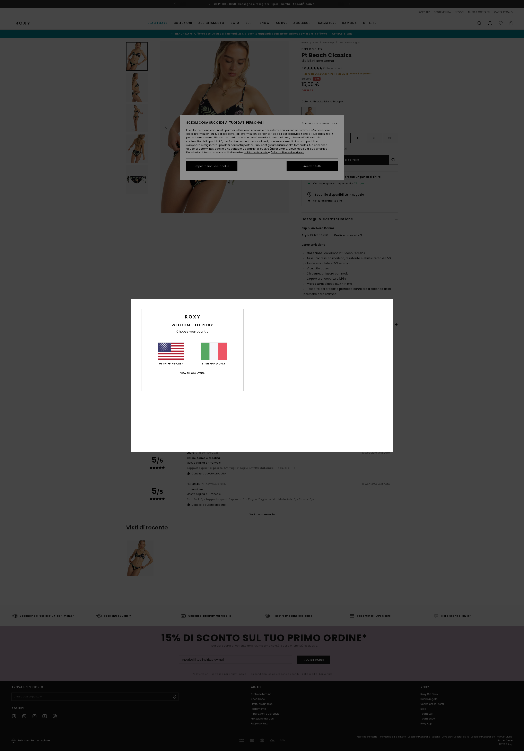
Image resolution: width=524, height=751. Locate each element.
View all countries (192, 373)
